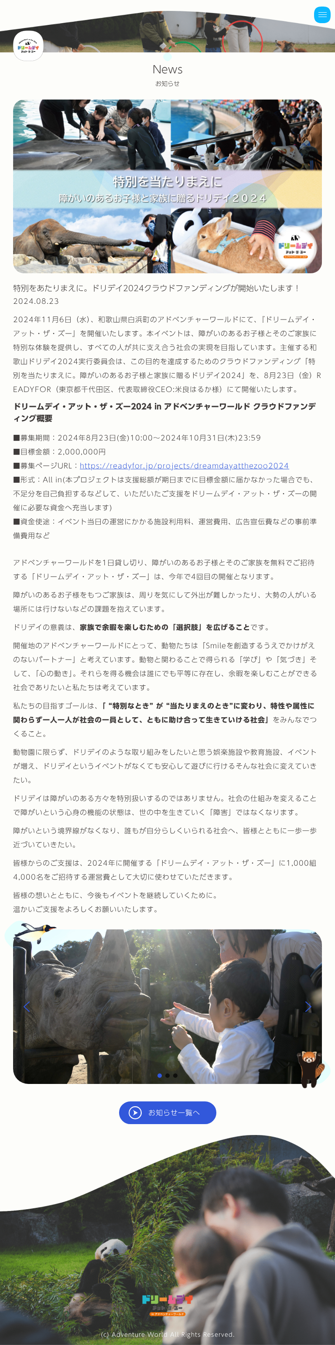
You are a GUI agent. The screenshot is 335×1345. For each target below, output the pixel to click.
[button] (27, 1007)
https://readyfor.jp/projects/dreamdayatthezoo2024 (184, 465)
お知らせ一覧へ (174, 1112)
